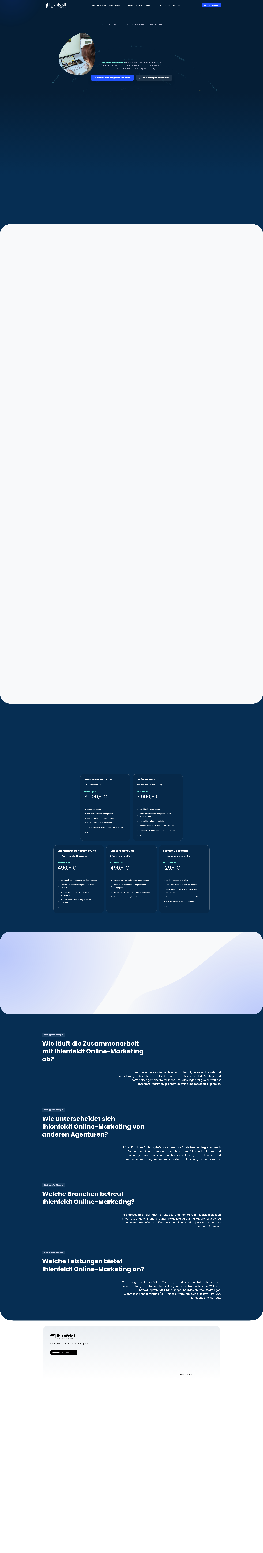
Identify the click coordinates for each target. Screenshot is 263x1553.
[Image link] (79, 1336)
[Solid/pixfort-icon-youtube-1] (198, 1374)
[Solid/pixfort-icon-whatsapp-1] (209, 1374)
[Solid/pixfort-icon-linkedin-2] (202, 1374)
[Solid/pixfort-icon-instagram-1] (206, 1374)
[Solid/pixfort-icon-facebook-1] (195, 1374)
